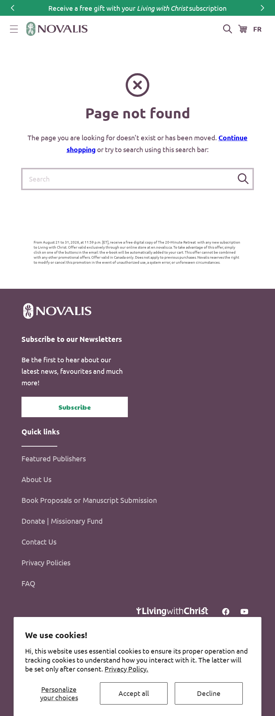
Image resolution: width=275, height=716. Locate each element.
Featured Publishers (53, 458)
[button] (13, 29)
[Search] (242, 178)
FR (257, 28)
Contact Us (39, 541)
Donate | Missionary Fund (62, 520)
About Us (36, 479)
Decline (209, 693)
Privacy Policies (46, 562)
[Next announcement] (262, 8)
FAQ (28, 583)
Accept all (134, 693)
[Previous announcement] (12, 8)
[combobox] (137, 179)
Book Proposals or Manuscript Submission (89, 499)
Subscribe (74, 406)
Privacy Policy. (126, 668)
